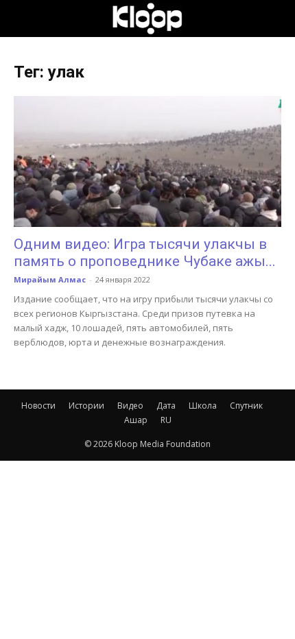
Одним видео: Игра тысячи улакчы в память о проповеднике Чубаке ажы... (145, 252)
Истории (86, 405)
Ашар (136, 420)
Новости (38, 405)
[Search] (276, 18)
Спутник (246, 405)
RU (166, 420)
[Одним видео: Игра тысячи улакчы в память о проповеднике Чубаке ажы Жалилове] (147, 161)
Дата (166, 405)
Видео (130, 405)
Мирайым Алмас (50, 279)
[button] (23, 18)
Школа (203, 405)
